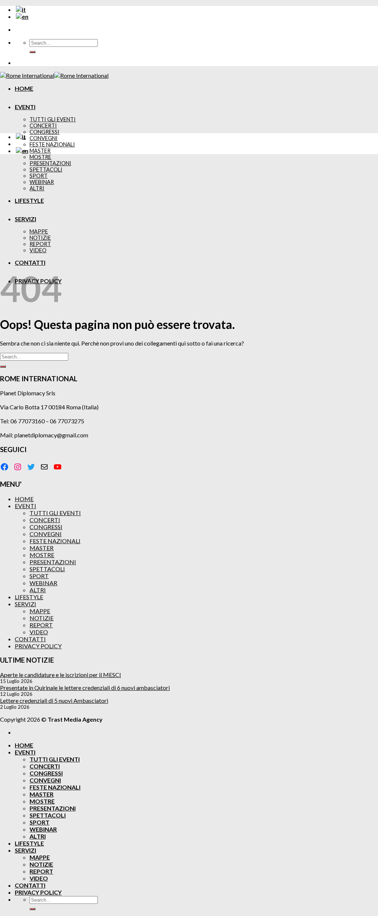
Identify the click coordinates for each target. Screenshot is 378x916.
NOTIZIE (42, 617)
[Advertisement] (189, 211)
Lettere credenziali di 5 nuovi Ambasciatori (54, 700)
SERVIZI (25, 603)
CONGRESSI (44, 132)
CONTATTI (30, 638)
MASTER (40, 151)
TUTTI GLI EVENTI (53, 119)
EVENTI (25, 106)
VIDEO (39, 631)
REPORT (41, 624)
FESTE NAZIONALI (52, 144)
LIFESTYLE (29, 596)
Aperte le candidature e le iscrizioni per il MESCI (60, 674)
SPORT (39, 575)
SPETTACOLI (47, 568)
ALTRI (38, 589)
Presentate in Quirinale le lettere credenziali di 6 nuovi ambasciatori (85, 687)
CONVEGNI (44, 138)
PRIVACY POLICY (38, 645)
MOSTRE (40, 157)
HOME (24, 88)
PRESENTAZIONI (53, 561)
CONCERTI (43, 125)
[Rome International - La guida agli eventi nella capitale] (54, 75)
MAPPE (40, 610)
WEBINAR (43, 582)
